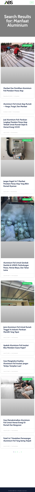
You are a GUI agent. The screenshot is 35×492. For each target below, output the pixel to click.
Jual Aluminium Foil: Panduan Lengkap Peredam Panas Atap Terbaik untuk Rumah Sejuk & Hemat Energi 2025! (15, 123)
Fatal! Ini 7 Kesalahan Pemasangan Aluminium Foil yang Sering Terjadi (17, 439)
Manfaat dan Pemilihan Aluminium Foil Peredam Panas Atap (17, 89)
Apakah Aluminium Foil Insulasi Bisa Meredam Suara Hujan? (16, 346)
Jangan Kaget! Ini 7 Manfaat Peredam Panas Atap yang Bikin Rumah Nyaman (16, 183)
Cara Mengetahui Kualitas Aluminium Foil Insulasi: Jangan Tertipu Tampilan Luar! (15, 363)
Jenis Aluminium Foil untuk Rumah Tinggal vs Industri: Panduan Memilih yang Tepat (17, 329)
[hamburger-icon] (32, 2)
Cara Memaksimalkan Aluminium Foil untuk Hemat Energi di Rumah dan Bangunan (16, 422)
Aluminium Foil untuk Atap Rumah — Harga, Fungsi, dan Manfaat (17, 105)
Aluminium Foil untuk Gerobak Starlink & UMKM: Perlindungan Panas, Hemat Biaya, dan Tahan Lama (16, 266)
